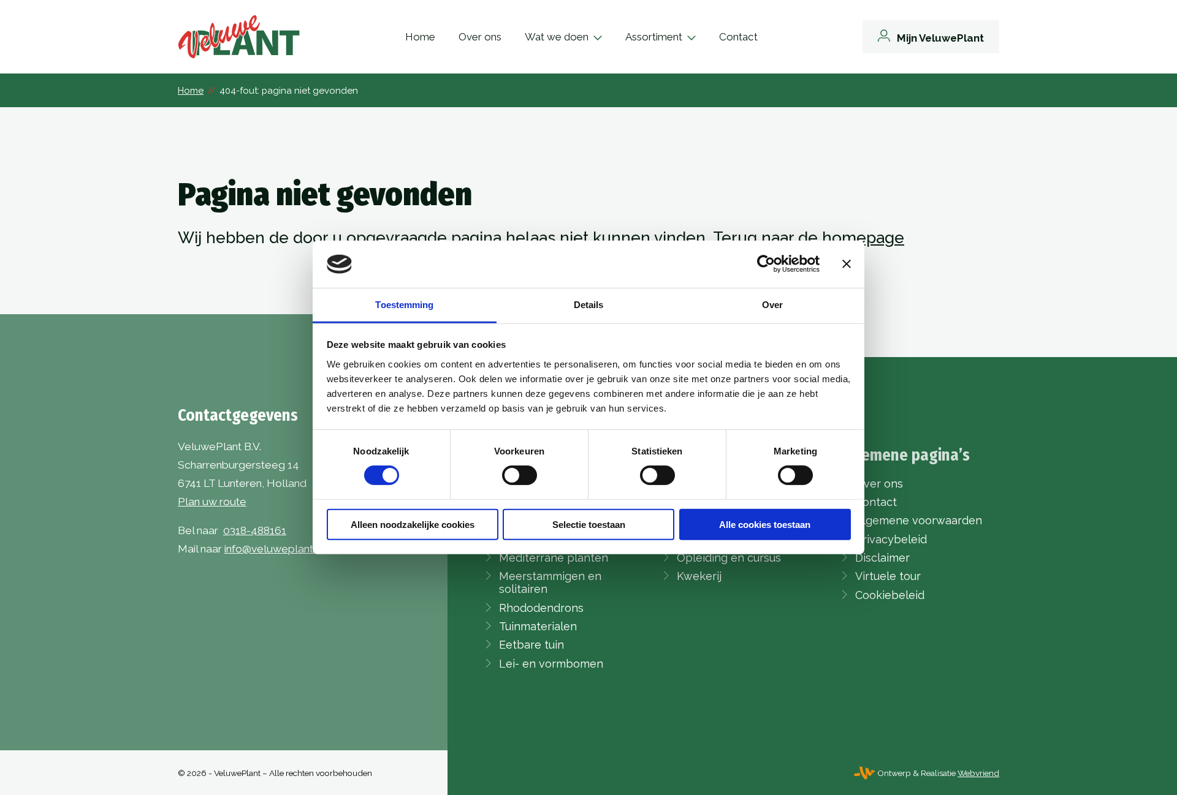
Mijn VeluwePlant (940, 38)
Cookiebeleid (889, 595)
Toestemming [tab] (404, 305)
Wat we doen (556, 37)
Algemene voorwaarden (918, 520)
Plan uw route (212, 501)
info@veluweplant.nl (274, 549)
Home (420, 37)
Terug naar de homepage (808, 237)
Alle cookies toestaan (764, 524)
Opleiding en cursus (729, 557)
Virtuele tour (888, 576)
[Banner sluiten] (846, 264)
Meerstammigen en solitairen (550, 582)
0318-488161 (254, 530)
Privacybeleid (891, 539)
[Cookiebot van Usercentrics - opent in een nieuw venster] (766, 264)
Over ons (480, 37)
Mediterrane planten (553, 557)
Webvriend (978, 773)
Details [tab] (589, 305)
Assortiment (653, 37)
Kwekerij (699, 576)
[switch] (519, 475)
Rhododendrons (541, 607)
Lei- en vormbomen (551, 663)
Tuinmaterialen (538, 626)
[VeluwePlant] (239, 37)
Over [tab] (772, 305)
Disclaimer (882, 557)
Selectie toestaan (588, 524)
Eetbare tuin (531, 644)
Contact (738, 37)
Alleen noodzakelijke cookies (412, 524)
